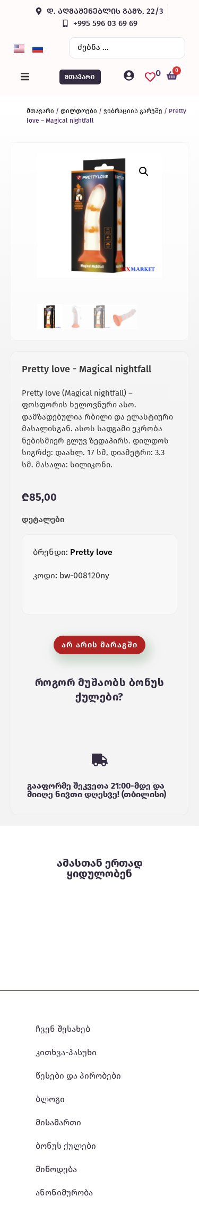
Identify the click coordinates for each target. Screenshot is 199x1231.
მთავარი (40, 111)
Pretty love (91, 552)
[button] (24, 77)
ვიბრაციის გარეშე (132, 111)
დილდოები (78, 111)
